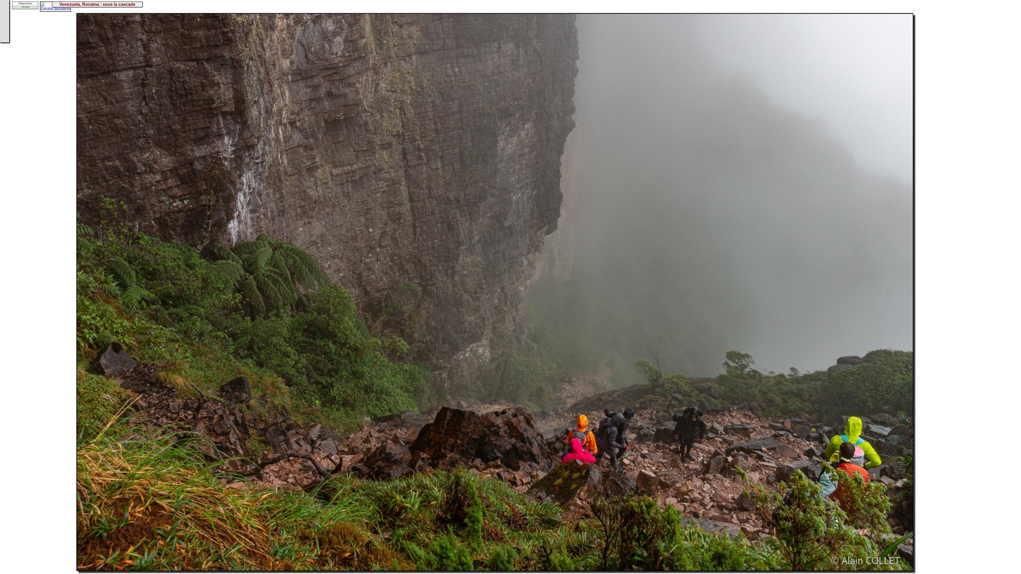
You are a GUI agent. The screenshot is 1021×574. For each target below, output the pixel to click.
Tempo (26, 6)
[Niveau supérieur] (5, 22)
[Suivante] (5, 30)
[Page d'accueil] (5, 6)
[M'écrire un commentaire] (5, 38)
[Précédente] (5, 14)
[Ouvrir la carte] (44, 5)
